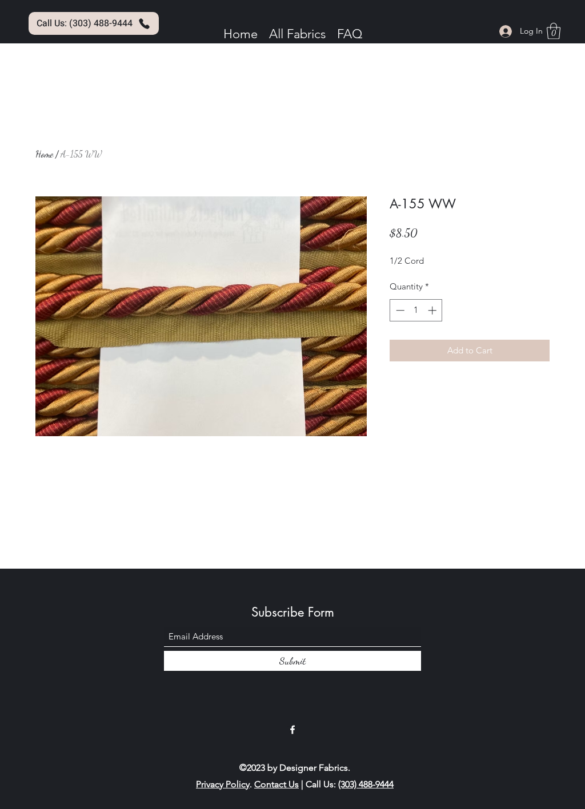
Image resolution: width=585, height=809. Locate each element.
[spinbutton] (416, 310)
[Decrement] (399, 310)
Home (44, 153)
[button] (553, 31)
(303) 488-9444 (366, 784)
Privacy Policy (223, 784)
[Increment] (433, 310)
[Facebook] (292, 729)
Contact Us (276, 784)
